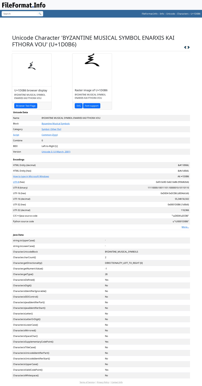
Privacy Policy (103, 382)
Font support (92, 105)
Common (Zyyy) (50, 134)
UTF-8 (16, 182)
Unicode (170, 13)
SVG (79, 105)
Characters (183, 13)
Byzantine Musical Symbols (56, 123)
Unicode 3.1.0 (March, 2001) (56, 151)
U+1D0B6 (195, 13)
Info (162, 13)
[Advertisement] (103, 26)
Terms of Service (87, 382)
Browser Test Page (25, 105)
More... (185, 227)
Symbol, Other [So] (51, 129)
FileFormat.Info (150, 13)
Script (16, 134)
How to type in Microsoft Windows (31, 176)
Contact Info (117, 382)
